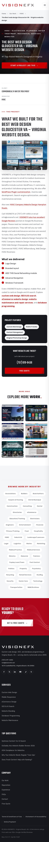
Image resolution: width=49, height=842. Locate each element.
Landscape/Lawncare (35, 537)
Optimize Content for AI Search (14, 741)
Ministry (12, 556)
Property (23, 568)
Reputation (6, 785)
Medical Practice (15, 550)
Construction (12, 506)
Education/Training (17, 518)
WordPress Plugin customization (16, 192)
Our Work (12, 13)
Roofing (40, 575)
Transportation (16, 587)
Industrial (18, 537)
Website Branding (8, 711)
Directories (17, 512)
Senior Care (23, 581)
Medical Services (33, 550)
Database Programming (11, 716)
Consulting (27, 506)
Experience (6, 790)
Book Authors (38, 493)
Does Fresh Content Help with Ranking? (17, 760)
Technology (37, 581)
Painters (36, 556)
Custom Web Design (9, 692)
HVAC (22, 13)
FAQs (4, 794)
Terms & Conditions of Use (12, 816)
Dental (39, 506)
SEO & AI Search (8, 706)
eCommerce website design (15, 299)
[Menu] (44, 5)
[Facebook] (4, 672)
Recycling (10, 575)
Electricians (35, 518)
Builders (24, 493)
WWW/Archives (33, 587)
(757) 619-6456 (24, 362)
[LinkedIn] (15, 672)
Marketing (41, 543)
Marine (29, 543)
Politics (11, 568)
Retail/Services (25, 575)
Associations (10, 493)
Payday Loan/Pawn (16, 562)
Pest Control (35, 562)
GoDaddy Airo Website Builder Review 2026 (18, 746)
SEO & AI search (28, 296)
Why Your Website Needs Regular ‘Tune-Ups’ (18, 755)
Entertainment (25, 525)
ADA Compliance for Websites (13, 750)
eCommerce (31, 512)
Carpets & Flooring (15, 500)
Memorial (24, 556)
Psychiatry (36, 568)
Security (10, 581)
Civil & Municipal (34, 500)
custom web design (11, 296)
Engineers (10, 525)
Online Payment (10, 822)
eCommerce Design (9, 702)
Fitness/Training (12, 531)
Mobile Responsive (9, 697)
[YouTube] (20, 672)
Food (27, 531)
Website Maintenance (10, 720)
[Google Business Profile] (31, 672)
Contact (5, 799)
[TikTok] (26, 672)
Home (4, 13)
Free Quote (6, 804)
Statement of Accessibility (36, 816)
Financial (39, 525)
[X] (9, 672)
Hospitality (38, 531)
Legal (6, 543)
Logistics (17, 543)
